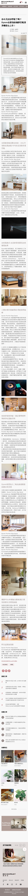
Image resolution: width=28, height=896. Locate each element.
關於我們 (5, 880)
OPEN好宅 (21, 6)
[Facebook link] (3, 884)
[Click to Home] (7, 2)
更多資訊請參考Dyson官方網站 (9, 661)
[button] (20, 845)
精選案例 (4, 6)
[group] (14, 857)
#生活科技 (5, 664)
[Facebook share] (3, 671)
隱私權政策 (7, 889)
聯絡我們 (17, 880)
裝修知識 (10, 6)
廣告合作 (11, 880)
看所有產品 (14, 809)
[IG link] (12, 884)
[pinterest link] (16, 884)
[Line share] (6, 671)
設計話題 (16, 6)
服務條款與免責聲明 (16, 889)
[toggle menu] (25, 2)
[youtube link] (21, 884)
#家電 (11, 664)
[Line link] (8, 884)
